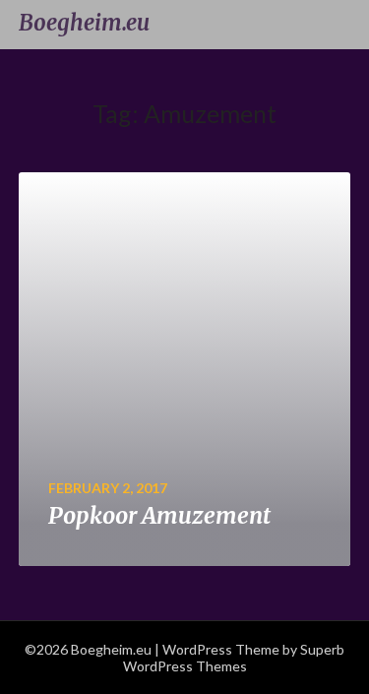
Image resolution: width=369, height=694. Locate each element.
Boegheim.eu (84, 22)
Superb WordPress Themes (234, 657)
